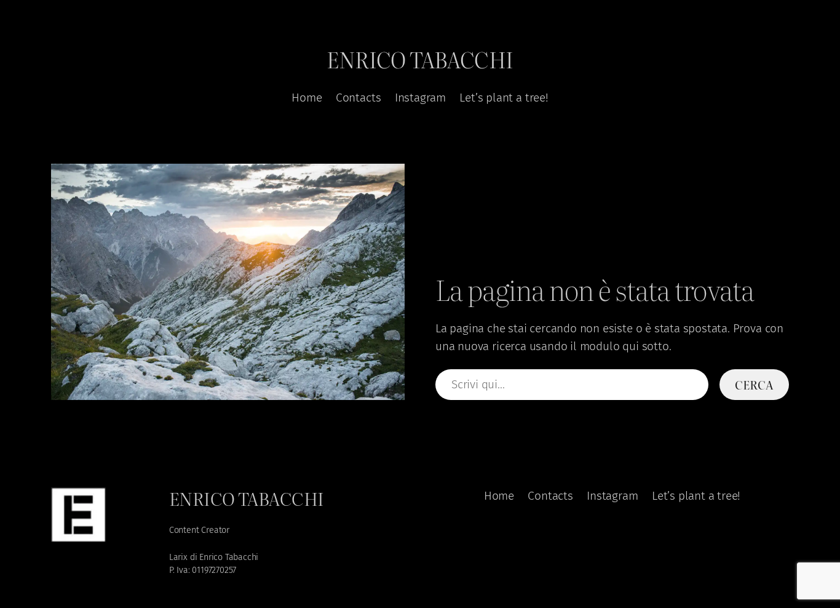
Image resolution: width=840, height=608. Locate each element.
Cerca (754, 384)
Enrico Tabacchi (420, 59)
